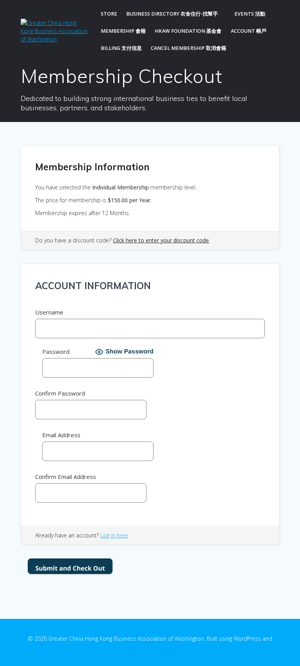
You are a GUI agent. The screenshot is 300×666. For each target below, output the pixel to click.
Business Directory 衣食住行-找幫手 (172, 14)
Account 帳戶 (248, 31)
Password (56, 351)
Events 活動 (249, 14)
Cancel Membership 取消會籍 (188, 48)
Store (109, 14)
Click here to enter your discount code (161, 240)
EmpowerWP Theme (149, 646)
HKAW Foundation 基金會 (188, 31)
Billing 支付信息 (121, 48)
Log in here (114, 535)
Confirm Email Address (65, 477)
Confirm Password (60, 393)
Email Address (61, 435)
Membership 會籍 (123, 31)
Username (49, 312)
